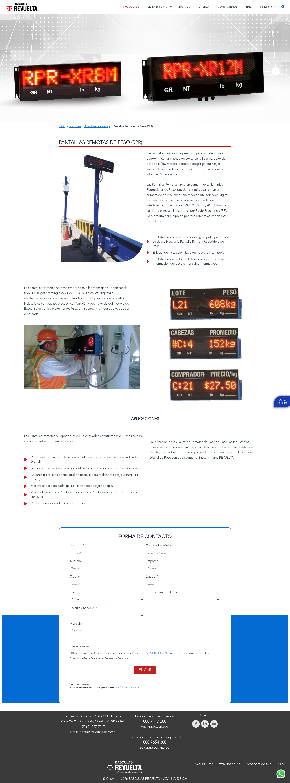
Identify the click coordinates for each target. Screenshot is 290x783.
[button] (140, 7)
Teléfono (76, 561)
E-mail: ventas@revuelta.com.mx (92, 732)
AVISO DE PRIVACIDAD (161, 653)
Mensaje (76, 623)
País (73, 592)
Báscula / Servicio (82, 608)
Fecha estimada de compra (165, 592)
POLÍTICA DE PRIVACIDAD (129, 688)
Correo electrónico (159, 545)
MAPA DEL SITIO (204, 764)
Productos (75, 126)
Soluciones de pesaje (97, 126)
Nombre (76, 545)
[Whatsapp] (280, 773)
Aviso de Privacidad (80, 647)
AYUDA (281, 764)
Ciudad (75, 576)
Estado (151, 576)
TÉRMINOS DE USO (229, 764)
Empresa (152, 561)
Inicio (62, 126)
